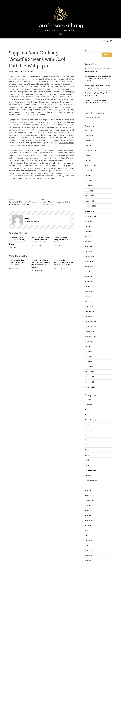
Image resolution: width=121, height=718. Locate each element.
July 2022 (88, 226)
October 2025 (89, 141)
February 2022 (90, 251)
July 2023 (88, 176)
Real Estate (88, 505)
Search (87, 51)
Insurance (88, 475)
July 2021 (88, 286)
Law (86, 485)
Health (87, 460)
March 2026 (89, 135)
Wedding (88, 561)
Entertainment (89, 430)
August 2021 (89, 281)
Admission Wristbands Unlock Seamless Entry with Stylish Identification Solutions (98, 78)
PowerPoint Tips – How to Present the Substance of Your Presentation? (41, 240)
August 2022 (89, 221)
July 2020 (88, 347)
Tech (86, 535)
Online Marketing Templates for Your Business (61, 240)
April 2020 (88, 362)
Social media (89, 520)
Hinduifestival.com (66, 143)
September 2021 (90, 276)
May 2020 (88, 357)
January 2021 (89, 316)
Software (88, 525)
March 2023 (89, 191)
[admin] (17, 220)
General (87, 455)
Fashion (87, 435)
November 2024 (90, 151)
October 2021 (89, 271)
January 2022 (89, 256)
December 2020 (90, 322)
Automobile (88, 405)
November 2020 (90, 327)
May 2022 (88, 236)
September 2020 (90, 337)
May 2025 (88, 146)
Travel (87, 545)
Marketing (88, 490)
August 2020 (89, 342)
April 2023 (88, 186)
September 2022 (90, 216)
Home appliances (90, 470)
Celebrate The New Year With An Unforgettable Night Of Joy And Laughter (96, 102)
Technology (89, 540)
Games (87, 450)
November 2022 (90, 206)
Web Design (89, 550)
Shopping (88, 510)
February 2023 (90, 196)
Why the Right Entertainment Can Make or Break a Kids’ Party (63, 262)
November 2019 (90, 387)
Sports (87, 530)
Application (88, 400)
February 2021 (89, 311)
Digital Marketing (90, 420)
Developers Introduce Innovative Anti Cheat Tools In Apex (17, 262)
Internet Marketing (91, 480)
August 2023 (89, 171)
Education (88, 425)
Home (87, 465)
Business (88, 415)
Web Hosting (89, 555)
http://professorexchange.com (31, 221)
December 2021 (90, 261)
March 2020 (89, 367)
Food (86, 445)
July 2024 (88, 161)
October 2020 (89, 332)
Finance (87, 440)
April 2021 (88, 301)
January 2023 (89, 201)
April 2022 (88, 241)
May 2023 (88, 181)
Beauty (87, 410)
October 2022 (89, 211)
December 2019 (90, 382)
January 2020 (89, 377)
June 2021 (88, 291)
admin (31, 72)
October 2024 (89, 156)
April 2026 (88, 130)
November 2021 (90, 266)
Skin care (88, 515)
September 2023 (90, 166)
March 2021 (89, 306)
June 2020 (88, 352)
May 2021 (88, 296)
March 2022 (89, 246)
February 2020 (90, 372)
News (86, 495)
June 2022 (88, 231)
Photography (89, 500)
